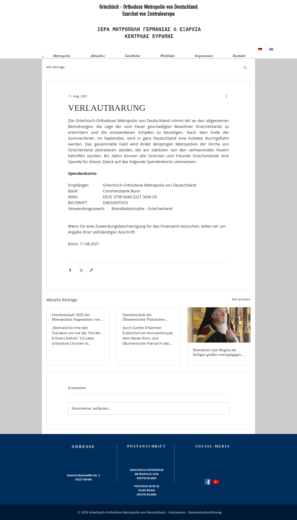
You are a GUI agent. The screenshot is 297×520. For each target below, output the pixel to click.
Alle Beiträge (55, 67)
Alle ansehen (241, 299)
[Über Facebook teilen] (70, 270)
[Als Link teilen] (91, 270)
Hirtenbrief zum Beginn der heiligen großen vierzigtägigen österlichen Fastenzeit (217, 352)
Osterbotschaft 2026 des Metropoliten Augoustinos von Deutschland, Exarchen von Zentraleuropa (76, 317)
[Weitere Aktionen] (226, 96)
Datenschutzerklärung (205, 512)
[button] (245, 67)
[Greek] (271, 49)
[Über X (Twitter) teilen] (81, 270)
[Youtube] (216, 482)
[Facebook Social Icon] (208, 482)
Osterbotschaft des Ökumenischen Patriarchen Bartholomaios (143, 317)
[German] (260, 49)
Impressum (177, 512)
